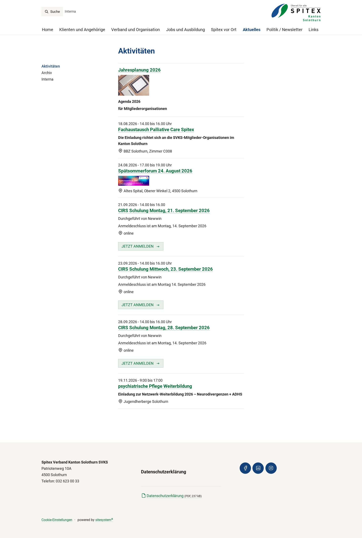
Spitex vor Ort (224, 29)
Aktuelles (251, 29)
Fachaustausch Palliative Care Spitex (156, 129)
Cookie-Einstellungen (56, 520)
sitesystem (104, 520)
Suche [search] (54, 11)
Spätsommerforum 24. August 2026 (155, 171)
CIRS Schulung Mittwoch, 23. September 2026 (165, 269)
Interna (70, 11)
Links (313, 29)
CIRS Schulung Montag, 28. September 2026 (164, 327)
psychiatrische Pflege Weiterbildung (155, 386)
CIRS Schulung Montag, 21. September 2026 (164, 210)
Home (47, 29)
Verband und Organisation (135, 29)
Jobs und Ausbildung (185, 29)
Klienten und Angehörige (82, 29)
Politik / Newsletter (284, 29)
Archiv (46, 73)
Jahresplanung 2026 (139, 70)
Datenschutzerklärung (174, 496)
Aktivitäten (50, 66)
